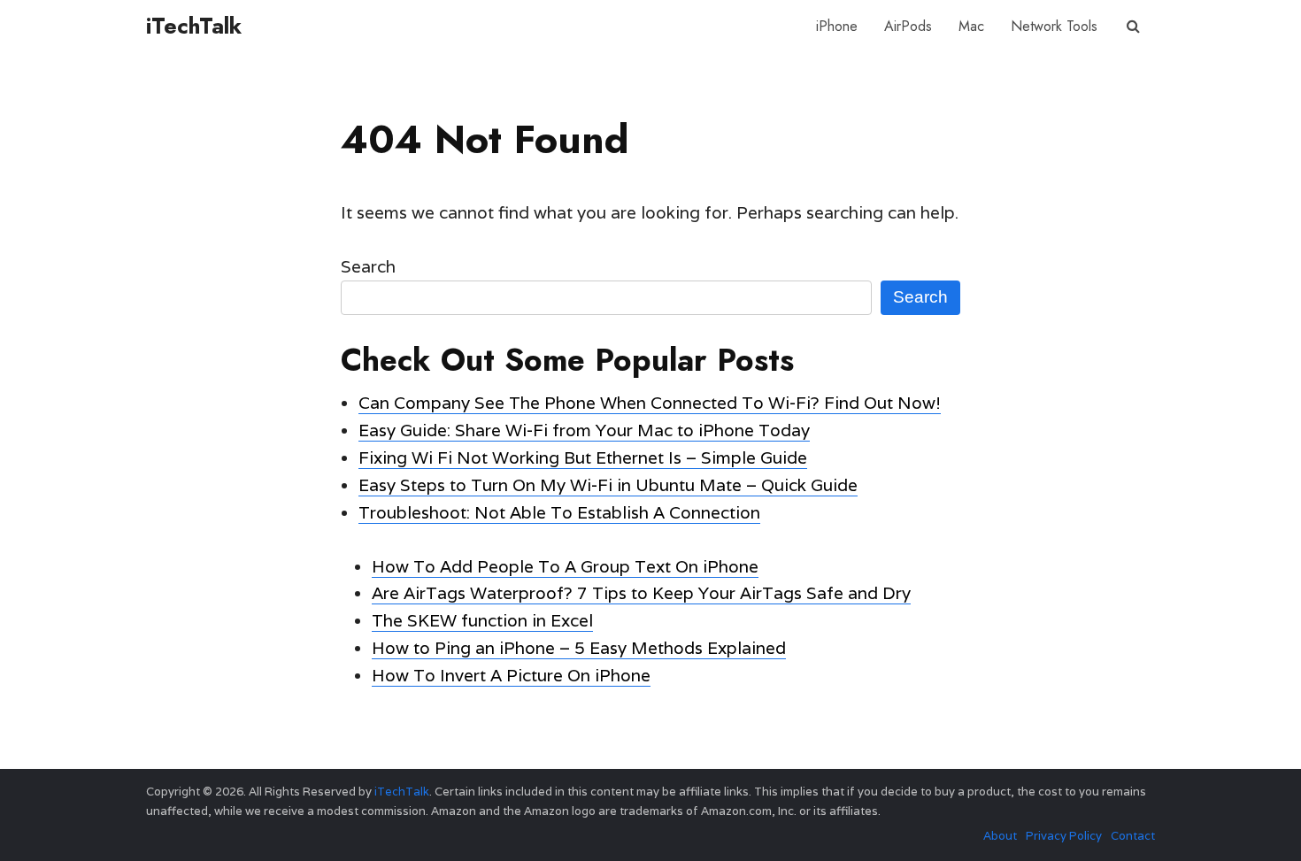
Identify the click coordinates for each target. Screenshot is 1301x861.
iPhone (837, 26)
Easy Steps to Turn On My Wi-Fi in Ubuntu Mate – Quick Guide (608, 485)
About (1000, 835)
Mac (971, 26)
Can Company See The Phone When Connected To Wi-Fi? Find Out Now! (649, 402)
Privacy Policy (1064, 835)
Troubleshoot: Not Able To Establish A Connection (559, 512)
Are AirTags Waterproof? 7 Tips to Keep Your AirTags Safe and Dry (641, 592)
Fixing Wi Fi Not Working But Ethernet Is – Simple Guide (582, 457)
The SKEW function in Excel (482, 620)
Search (368, 266)
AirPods (908, 26)
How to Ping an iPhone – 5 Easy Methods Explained (579, 647)
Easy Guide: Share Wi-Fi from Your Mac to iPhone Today (584, 430)
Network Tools (1054, 26)
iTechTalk (194, 26)
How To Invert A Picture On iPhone (511, 675)
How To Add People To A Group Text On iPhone (565, 566)
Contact (1133, 835)
